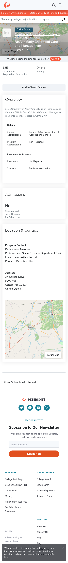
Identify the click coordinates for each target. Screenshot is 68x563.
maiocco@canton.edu (25, 257)
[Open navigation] (60, 5)
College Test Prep (13, 479)
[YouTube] (38, 408)
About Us (41, 526)
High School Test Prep (16, 501)
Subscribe (34, 453)
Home (4, 12)
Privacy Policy (12, 537)
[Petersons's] (7, 5)
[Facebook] (30, 408)
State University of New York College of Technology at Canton (37, 36)
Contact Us (42, 532)
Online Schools (18, 12)
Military (9, 496)
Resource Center (44, 496)
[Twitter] (21, 408)
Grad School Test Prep (16, 485)
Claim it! (55, 58)
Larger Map (53, 354)
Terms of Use (11, 541)
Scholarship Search (46, 490)
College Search (43, 479)
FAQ (38, 537)
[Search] (54, 5)
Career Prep (11, 490)
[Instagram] (47, 408)
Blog (38, 543)
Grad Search (42, 485)
